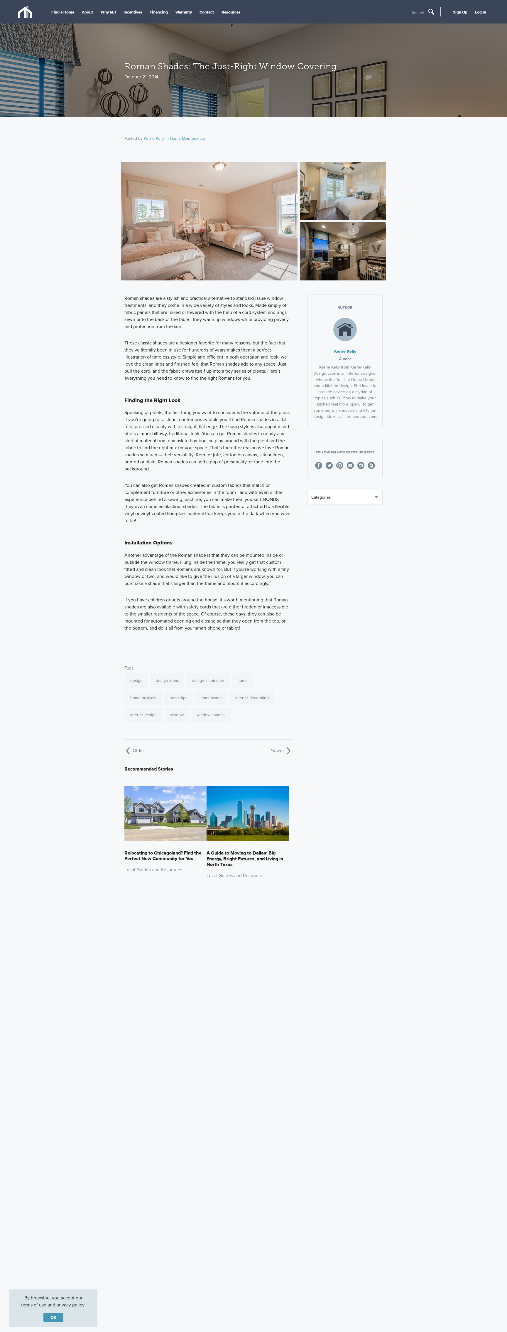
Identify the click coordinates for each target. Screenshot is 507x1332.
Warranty (183, 12)
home (242, 680)
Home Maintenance (187, 138)
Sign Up (460, 12)
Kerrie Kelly (154, 138)
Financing (159, 12)
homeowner (211, 698)
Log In (480, 12)
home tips (178, 698)
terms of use (33, 1304)
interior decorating (252, 698)
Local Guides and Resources (153, 869)
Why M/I (108, 12)
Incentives (133, 12)
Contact (207, 12)
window (177, 715)
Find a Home (62, 12)
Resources (231, 12)
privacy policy (70, 1304)
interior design (143, 715)
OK (53, 1317)
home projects (143, 698)
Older (137, 750)
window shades (211, 715)
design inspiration (208, 680)
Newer (278, 750)
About (87, 12)
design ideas (167, 680)
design (136, 680)
